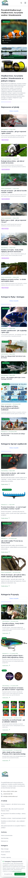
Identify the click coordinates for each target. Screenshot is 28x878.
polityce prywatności (16, 871)
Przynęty (4, 606)
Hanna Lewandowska (6, 159)
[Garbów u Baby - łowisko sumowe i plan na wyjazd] (14, 53)
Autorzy (4, 832)
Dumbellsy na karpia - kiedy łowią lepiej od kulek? (13, 818)
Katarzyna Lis (4, 328)
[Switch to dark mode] (21, 2)
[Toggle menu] (25, 2)
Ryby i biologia (6, 21)
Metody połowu (5, 258)
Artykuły (4, 801)
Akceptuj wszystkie (20, 874)
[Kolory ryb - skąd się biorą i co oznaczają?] (14, 31)
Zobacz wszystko (14, 111)
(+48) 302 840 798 (7, 794)
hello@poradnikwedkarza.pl (10, 796)
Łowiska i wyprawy (6, 48)
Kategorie (4, 845)
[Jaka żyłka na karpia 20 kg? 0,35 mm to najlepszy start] (14, 66)
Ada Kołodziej (4, 129)
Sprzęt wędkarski (6, 61)
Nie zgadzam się (8, 874)
